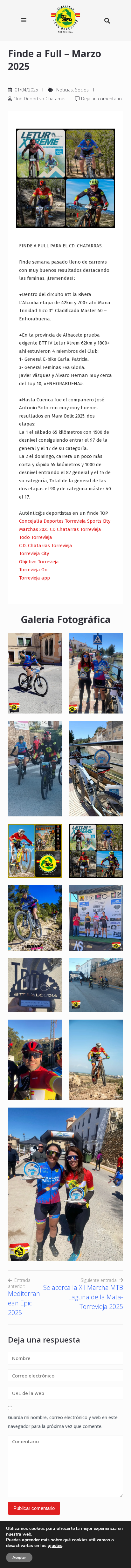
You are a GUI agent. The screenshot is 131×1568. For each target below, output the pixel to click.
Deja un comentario (101, 99)
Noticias (64, 90)
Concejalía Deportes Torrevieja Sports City (64, 521)
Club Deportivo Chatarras (39, 99)
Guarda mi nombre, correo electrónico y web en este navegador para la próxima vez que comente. (63, 1421)
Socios (82, 90)
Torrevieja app (34, 578)
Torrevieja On (33, 570)
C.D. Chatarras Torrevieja (45, 545)
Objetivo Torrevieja (39, 562)
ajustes (55, 1546)
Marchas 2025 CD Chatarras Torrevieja (60, 529)
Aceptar (19, 1557)
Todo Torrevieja (35, 537)
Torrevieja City (34, 553)
